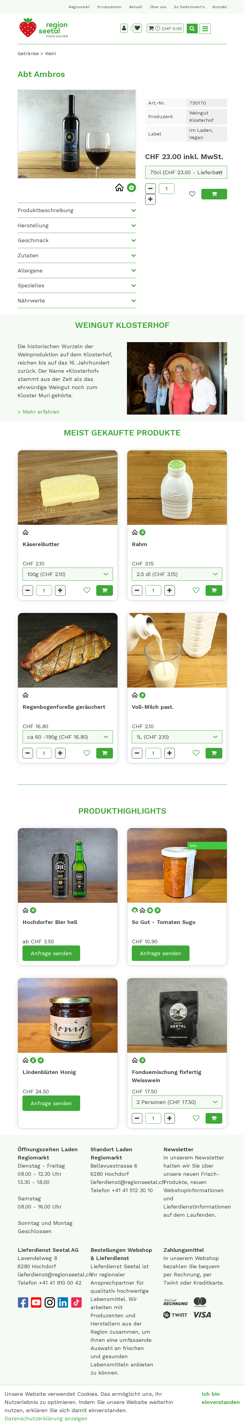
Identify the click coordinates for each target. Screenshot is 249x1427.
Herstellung (33, 225)
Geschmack (33, 240)
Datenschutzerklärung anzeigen (46, 1418)
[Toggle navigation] (205, 29)
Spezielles (31, 285)
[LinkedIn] (63, 1302)
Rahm (139, 544)
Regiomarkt (79, 7)
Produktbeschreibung (45, 210)
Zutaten (28, 255)
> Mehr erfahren (39, 411)
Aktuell (135, 7)
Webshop (140, 1250)
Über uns (158, 7)
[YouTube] (36, 1302)
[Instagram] (49, 1302)
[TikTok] (76, 1302)
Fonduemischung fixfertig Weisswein (166, 1076)
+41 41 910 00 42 (60, 1282)
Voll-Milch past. (153, 707)
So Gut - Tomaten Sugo (164, 922)
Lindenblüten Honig (49, 1072)
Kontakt (220, 7)
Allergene (30, 270)
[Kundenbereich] (124, 28)
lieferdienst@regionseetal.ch (127, 1182)
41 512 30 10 (137, 1190)
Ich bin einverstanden (221, 1398)
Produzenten (109, 7)
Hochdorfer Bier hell (49, 922)
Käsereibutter (40, 544)
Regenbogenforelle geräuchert (63, 707)
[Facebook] (23, 1302)
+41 (117, 1190)
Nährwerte (31, 300)
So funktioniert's (189, 7)
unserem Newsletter (198, 1157)
